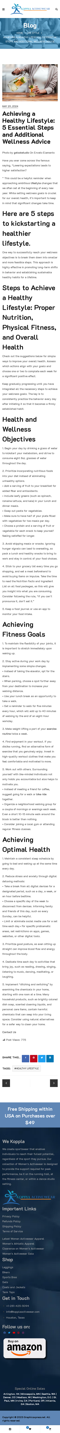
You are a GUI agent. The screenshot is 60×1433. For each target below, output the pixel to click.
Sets (5, 1282)
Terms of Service (12, 1231)
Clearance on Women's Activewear (23, 1248)
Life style (33, 33)
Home (20, 33)
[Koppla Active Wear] (30, 9)
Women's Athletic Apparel (18, 1243)
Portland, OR (36, 1400)
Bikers (6, 1272)
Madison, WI (24, 1397)
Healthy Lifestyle (27, 1068)
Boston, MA (32, 1404)
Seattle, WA (48, 1393)
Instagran (23, 1333)
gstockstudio (21, 152)
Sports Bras (9, 1277)
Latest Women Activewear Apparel (23, 1238)
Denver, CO (9, 1397)
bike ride (41, 794)
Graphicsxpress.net (34, 1417)
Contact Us (9, 1032)
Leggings (7, 1267)
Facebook (5, 1333)
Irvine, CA (21, 1400)
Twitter (9, 1333)
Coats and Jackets (13, 1287)
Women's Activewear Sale (18, 1253)
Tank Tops (8, 1292)
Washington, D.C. (42, 1397)
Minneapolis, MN (30, 1393)
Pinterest (18, 1333)
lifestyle (36, 183)
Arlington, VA (11, 1393)
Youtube (14, 1333)
